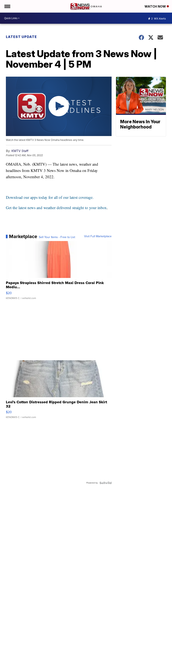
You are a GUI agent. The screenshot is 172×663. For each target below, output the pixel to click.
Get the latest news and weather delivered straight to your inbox (56, 207)
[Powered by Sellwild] (105, 482)
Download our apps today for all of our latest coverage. (50, 197)
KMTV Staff (20, 151)
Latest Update (21, 37)
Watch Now (156, 6)
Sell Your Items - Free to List (57, 237)
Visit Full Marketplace (98, 236)
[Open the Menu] (7, 6)
